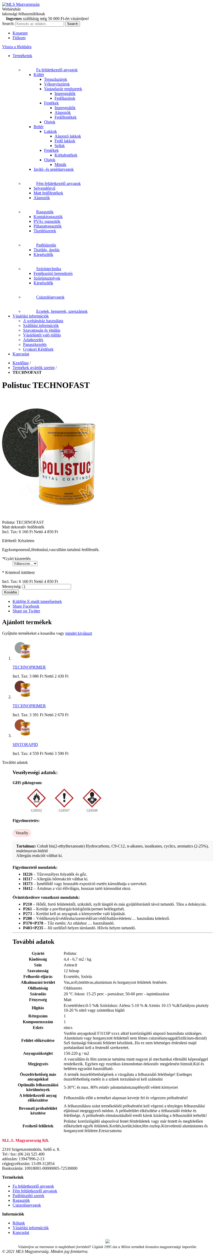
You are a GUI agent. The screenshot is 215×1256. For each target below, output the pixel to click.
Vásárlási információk (31, 316)
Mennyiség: (12, 586)
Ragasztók (44, 212)
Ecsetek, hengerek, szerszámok (62, 311)
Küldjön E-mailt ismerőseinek (37, 601)
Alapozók (63, 112)
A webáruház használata (43, 321)
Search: (8, 23)
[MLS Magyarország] (21, 4)
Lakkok (50, 131)
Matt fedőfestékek (48, 193)
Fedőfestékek (66, 117)
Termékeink (22, 55)
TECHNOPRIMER (29, 667)
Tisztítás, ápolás (47, 250)
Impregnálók (65, 93)
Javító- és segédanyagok (54, 169)
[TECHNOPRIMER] (22, 658)
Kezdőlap (21, 363)
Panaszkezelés (35, 344)
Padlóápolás (46, 245)
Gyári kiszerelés (16, 558)
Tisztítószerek (45, 231)
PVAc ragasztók (47, 221)
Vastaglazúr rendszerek (63, 89)
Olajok (49, 122)
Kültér (39, 74)
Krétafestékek (66, 155)
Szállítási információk (41, 325)
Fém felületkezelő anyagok (58, 183)
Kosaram (20, 33)
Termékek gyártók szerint (34, 367)
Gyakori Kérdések (38, 349)
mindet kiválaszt (78, 633)
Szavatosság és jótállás (41, 330)
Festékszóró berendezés (53, 273)
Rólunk (19, 1223)
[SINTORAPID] (22, 735)
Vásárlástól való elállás (42, 335)
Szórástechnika (48, 268)
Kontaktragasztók (48, 216)
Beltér (39, 126)
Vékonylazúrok (57, 84)
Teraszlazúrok (55, 79)
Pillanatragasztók (48, 226)
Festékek (51, 103)
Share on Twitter (26, 611)
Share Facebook (26, 606)
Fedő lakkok (65, 141)
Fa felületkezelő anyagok (57, 70)
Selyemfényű (44, 188)
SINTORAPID (25, 744)
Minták (60, 164)
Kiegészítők (43, 254)
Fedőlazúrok (65, 98)
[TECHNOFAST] (49, 513)
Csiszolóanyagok (50, 297)
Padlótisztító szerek (28, 1195)
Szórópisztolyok (47, 278)
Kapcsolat (21, 354)
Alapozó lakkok (68, 136)
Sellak (60, 145)
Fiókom (19, 38)
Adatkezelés (33, 339)
